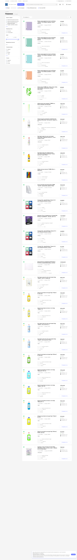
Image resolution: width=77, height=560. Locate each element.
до (13, 37)
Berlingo (8, 52)
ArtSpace (8, 49)
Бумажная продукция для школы (13, 21)
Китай (8, 61)
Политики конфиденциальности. (38, 556)
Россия (8, 63)
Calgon (8, 53)
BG (7, 50)
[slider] (6, 39)
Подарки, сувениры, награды (12, 24)
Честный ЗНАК (10, 32)
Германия (9, 60)
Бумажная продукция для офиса (12, 19)
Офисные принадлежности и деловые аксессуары (12, 23)
